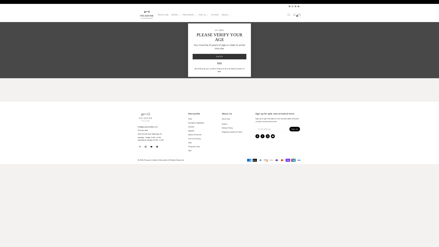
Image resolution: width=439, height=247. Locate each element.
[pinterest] (263, 136)
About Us (227, 114)
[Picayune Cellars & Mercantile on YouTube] (298, 6)
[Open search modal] (288, 14)
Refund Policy (227, 128)
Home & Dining (194, 139)
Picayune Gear (194, 147)
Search (224, 124)
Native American (195, 135)
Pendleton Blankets (196, 123)
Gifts (190, 119)
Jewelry (191, 127)
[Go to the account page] (293, 14)
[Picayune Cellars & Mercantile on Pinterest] (295, 6)
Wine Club (226, 119)
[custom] (140, 147)
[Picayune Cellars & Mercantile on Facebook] (290, 6)
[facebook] (257, 136)
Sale (189, 151)
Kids (189, 143)
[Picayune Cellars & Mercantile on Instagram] (293, 6)
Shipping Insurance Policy (232, 132)
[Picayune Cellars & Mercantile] (146, 15)
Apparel (191, 131)
